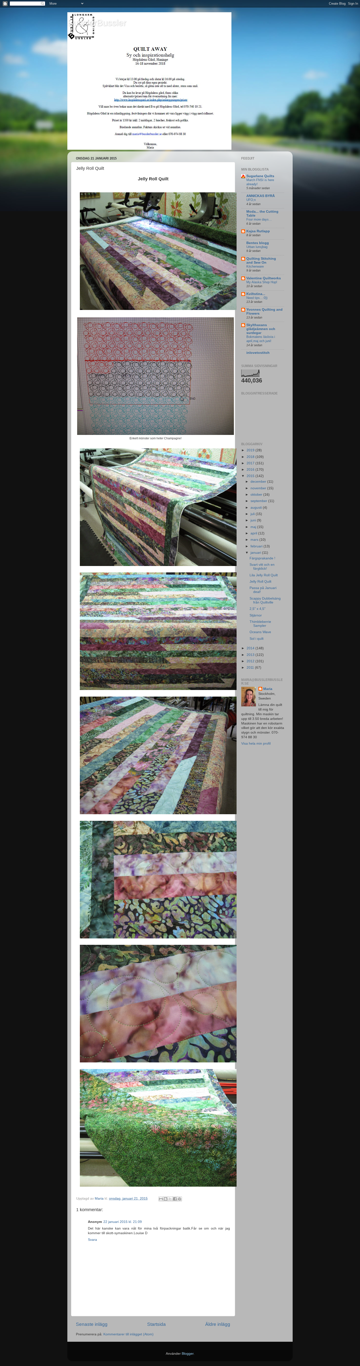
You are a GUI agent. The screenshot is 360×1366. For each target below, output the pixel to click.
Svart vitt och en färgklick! (262, 566)
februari (257, 546)
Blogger (187, 1353)
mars (255, 539)
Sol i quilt (257, 638)
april (254, 533)
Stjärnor (256, 615)
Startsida (156, 1324)
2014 (251, 648)
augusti (257, 507)
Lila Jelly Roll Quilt (264, 575)
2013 (251, 655)
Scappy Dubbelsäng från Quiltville (265, 600)
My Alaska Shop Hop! (261, 282)
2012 (251, 661)
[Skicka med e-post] (160, 1198)
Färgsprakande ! (262, 558)
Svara (92, 1240)
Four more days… (259, 219)
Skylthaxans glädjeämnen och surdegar (260, 329)
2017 (251, 463)
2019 (251, 450)
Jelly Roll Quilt (260, 581)
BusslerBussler (96, 23)
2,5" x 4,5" (257, 609)
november (259, 488)
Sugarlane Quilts (260, 176)
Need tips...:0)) (256, 298)
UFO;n (251, 200)
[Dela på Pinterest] (179, 1198)
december (259, 481)
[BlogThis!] (165, 1198)
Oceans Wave (260, 632)
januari (256, 552)
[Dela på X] (170, 1198)
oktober (257, 494)
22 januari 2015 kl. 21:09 (122, 1222)
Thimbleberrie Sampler (260, 624)
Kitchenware (255, 266)
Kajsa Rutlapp (258, 231)
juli (253, 514)
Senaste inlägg (92, 1324)
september (259, 501)
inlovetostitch (258, 353)
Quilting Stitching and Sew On (261, 260)
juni (254, 520)
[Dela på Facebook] (174, 1198)
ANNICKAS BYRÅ (260, 196)
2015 (251, 476)
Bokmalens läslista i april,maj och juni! (260, 339)
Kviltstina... (255, 294)
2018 (251, 457)
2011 (251, 667)
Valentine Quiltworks (263, 278)
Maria (267, 689)
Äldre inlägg (217, 1324)
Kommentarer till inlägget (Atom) (128, 1334)
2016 (251, 469)
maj (254, 527)
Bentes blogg (257, 243)
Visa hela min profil (256, 743)
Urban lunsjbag (256, 247)
